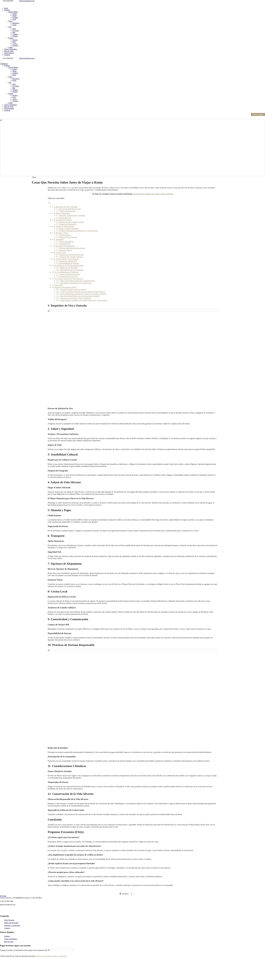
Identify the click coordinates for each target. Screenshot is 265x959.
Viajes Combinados (10, 49)
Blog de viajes (8, 51)
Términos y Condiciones (12, 925)
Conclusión (59, 285)
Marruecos (15, 23)
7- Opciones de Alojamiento (64, 246)
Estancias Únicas (65, 250)
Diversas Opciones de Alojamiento (72, 248)
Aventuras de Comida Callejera (71, 257)
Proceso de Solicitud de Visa (70, 209)
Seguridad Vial (64, 244)
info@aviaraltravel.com (27, 1)
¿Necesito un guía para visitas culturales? (75, 298)
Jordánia (15, 17)
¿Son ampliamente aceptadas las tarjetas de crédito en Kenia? (83, 294)
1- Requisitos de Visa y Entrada (65, 207)
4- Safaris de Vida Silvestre (64, 226)
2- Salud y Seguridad (61, 213)
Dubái (14, 15)
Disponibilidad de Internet (69, 263)
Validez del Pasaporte (67, 211)
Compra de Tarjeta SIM (68, 261)
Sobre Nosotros (9, 920)
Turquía (14, 40)
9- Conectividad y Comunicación (66, 259)
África (10, 21)
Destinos (7, 10)
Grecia (14, 43)
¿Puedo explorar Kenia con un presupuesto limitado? (80, 296)
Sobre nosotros (9, 53)
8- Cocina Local (60, 252)
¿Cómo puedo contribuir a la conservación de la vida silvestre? (83, 300)
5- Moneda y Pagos (61, 233)
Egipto (14, 14)
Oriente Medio (13, 12)
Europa (10, 38)
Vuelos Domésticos (66, 242)
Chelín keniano (65, 235)
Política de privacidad (11, 923)
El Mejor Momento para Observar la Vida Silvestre (78, 231)
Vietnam (15, 34)
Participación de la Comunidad (71, 270)
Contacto (7, 55)
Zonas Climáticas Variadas (70, 274)
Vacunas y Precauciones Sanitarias (72, 215)
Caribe (10, 47)
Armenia (15, 45)
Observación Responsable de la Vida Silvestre (77, 281)
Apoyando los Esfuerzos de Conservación (76, 283)
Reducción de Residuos (69, 268)
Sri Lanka (15, 30)
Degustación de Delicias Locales (71, 255)
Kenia (14, 25)
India (14, 29)
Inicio (6, 8)
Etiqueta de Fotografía (67, 224)
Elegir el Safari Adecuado (69, 228)
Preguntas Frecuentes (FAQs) (66, 287)
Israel (14, 19)
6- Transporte (59, 239)
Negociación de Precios (68, 237)
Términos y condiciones (59, 956)
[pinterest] (1, 3)
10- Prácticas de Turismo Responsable (69, 265)
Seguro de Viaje (65, 218)
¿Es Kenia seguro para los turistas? (73, 289)
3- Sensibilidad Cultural (63, 220)
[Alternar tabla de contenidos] (49, 203)
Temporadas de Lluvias (69, 276)
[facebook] (0, 3)
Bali (13, 32)
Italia (14, 42)
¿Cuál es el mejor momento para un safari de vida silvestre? (82, 292)
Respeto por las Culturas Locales (71, 222)
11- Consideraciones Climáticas (66, 272)
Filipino (14, 36)
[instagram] (3, 3)
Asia (9, 27)
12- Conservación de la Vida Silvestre (69, 279)
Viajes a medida (258, 114)
